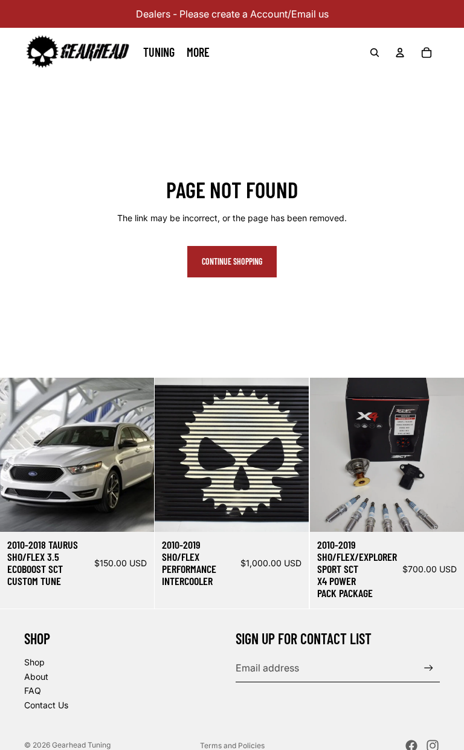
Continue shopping (232, 261)
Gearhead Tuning (81, 744)
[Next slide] (446, 454)
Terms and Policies (232, 745)
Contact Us (46, 705)
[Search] (374, 52)
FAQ (32, 690)
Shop (34, 662)
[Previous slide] (328, 454)
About (36, 676)
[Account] (400, 52)
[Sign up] (428, 668)
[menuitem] (198, 52)
